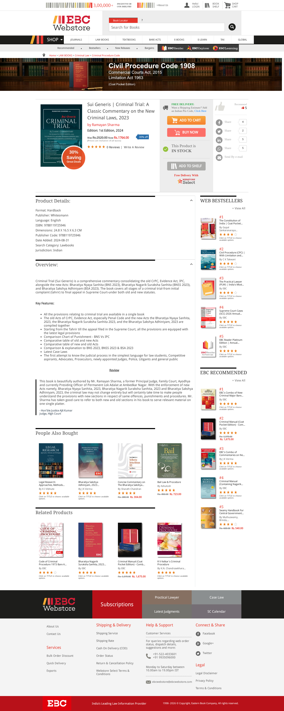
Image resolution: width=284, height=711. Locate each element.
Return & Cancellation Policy (114, 663)
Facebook (209, 633)
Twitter (207, 652)
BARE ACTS (155, 39)
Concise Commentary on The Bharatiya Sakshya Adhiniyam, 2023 (131, 483)
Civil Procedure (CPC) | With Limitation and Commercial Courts (232, 254)
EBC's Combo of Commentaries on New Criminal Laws (232, 454)
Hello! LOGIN (196, 5)
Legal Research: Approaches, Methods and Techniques (51, 483)
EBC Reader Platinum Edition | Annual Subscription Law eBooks (230, 341)
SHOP (54, 39)
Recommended (65, 48)
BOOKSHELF (215, 5)
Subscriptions (117, 604)
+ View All (238, 208)
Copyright (184, 703)
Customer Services (158, 633)
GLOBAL (242, 39)
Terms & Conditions (208, 688)
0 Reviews (113, 147)
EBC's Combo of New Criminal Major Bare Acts (230, 394)
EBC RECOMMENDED (223, 372)
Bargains (149, 48)
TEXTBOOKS (129, 39)
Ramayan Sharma (106, 125)
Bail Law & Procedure (169, 482)
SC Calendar (216, 611)
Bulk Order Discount (60, 655)
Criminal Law (82, 55)
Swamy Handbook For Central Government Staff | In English (231, 512)
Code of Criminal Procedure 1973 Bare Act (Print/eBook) (53, 563)
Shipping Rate (105, 640)
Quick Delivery (56, 663)
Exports (51, 670)
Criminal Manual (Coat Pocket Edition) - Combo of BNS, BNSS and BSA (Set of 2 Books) (131, 563)
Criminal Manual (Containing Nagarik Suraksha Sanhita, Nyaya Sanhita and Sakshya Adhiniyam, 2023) (232, 483)
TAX (223, 39)
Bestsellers (94, 48)
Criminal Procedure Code (106, 55)
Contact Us (54, 634)
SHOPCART (235, 5)
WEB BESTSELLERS (221, 200)
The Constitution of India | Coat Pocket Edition (230, 222)
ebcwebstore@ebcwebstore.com (172, 681)
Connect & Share (210, 625)
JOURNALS (76, 39)
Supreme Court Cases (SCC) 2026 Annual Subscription (231, 312)
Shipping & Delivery (113, 625)
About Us (53, 626)
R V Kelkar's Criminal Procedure (168, 563)
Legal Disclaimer (206, 673)
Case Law (217, 597)
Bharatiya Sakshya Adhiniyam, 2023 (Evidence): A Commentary (88, 483)
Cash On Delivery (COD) (111, 648)
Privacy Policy (205, 680)
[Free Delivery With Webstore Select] (186, 182)
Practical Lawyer (167, 597)
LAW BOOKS (102, 39)
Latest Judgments (166, 611)
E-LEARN (202, 39)
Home (52, 55)
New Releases (122, 48)
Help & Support (159, 625)
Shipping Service (107, 633)
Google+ (208, 643)
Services (54, 647)
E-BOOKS (179, 39)
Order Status (104, 655)
